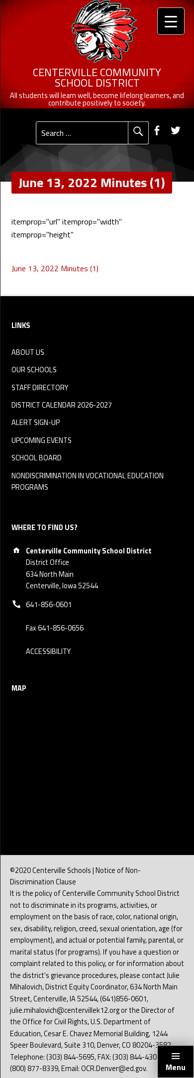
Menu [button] (176, 1067)
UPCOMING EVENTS (41, 440)
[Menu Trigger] (171, 21)
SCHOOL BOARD (36, 457)
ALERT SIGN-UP (35, 422)
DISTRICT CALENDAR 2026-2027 (61, 405)
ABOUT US (27, 352)
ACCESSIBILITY (48, 651)
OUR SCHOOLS (34, 369)
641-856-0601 (49, 604)
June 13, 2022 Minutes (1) (54, 268)
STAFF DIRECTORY (39, 387)
